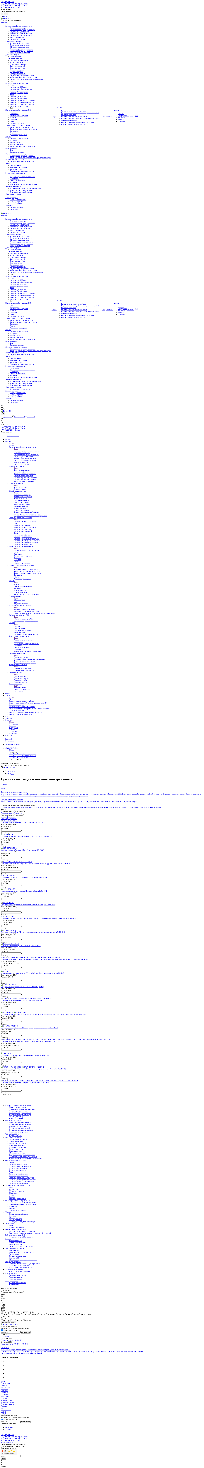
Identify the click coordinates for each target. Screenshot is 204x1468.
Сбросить (12, 1322)
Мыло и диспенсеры (114, 801)
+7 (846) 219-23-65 (7, 2)
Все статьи (5, 1348)
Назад (11, 443)
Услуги (11, 699)
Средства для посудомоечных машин (79, 807)
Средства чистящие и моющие (96, 801)
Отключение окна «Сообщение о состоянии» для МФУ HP (22, 1353)
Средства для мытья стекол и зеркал (53, 807)
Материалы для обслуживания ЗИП (27, 550)
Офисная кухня (19, 600)
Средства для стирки (129, 801)
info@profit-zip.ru (9, 767)
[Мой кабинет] (2, 407)
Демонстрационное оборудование (26, 569)
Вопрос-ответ (6, 1410)
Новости (4, 1385)
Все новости (5, 1336)
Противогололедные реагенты (74, 801)
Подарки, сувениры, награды (24, 609)
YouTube (10, 774)
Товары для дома (20, 676)
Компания (4, 1381)
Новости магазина (10, 1330)
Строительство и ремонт (22, 668)
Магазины (4, 1391)
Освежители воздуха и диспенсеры (30, 801)
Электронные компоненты (23, 640)
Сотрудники (5, 1387)
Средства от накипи (154, 807)
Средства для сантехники (102, 807)
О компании (13, 724)
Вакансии (4, 1389)
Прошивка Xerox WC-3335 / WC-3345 (14, 1344)
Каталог (12, 445)
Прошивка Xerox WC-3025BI (11, 1340)
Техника (17, 626)
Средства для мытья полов (10, 807)
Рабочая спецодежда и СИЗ (23, 619)
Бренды (3, 1412)
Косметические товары (9, 801)
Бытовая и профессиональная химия (27, 451)
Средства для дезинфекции (53, 801)
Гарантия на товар (7, 1404)
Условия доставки (7, 1402)
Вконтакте (11, 771)
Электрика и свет (20, 688)
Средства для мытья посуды (30, 807)
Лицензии (4, 1394)
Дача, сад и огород (20, 487)
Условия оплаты (7, 1400)
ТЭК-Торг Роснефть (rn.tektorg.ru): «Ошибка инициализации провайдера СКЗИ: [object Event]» (35, 1350)
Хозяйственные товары (22, 495)
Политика (4, 1393)
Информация (5, 1396)
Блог (2, 1408)
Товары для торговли (21, 657)
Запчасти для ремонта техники (25, 521)
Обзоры (3, 1414)
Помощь (4, 1398)
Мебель (16, 584)
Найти (4, 1458)
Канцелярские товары (22, 470)
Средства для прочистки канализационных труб (129, 807)
